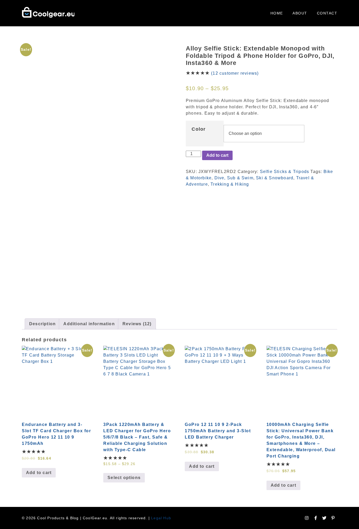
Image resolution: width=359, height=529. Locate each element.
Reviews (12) (136, 324)
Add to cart (217, 155)
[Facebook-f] (315, 518)
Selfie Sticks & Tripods (284, 171)
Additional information (89, 324)
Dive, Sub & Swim (233, 178)
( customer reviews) (235, 73)
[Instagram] (306, 518)
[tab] (42, 323)
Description (42, 324)
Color (199, 129)
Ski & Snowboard (274, 178)
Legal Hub (161, 518)
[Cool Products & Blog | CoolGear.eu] (48, 12)
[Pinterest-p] (333, 518)
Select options (124, 477)
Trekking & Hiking (230, 184)
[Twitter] (324, 518)
